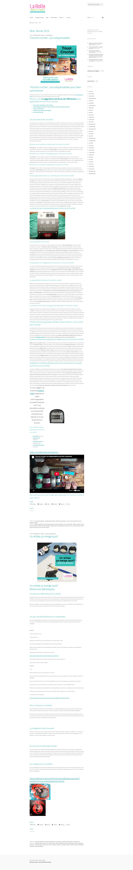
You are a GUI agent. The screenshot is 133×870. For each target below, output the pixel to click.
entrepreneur (71, 843)
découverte (40, 525)
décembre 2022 (92, 124)
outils (33, 527)
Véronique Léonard (39, 846)
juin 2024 (91, 110)
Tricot (67, 521)
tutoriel (47, 527)
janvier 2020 (91, 150)
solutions (76, 844)
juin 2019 (91, 157)
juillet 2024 (91, 107)
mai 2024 (91, 112)
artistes (44, 843)
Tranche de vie (76, 841)
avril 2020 (91, 143)
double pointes (53, 525)
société (71, 844)
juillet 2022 (91, 133)
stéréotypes (81, 844)
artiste (41, 843)
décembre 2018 (92, 171)
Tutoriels (35, 522)
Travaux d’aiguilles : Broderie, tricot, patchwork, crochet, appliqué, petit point (51, 106)
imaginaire (80, 843)
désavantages (47, 525)
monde (58, 844)
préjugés (64, 844)
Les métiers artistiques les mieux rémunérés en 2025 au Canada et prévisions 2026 (96, 56)
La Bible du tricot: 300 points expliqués (42, 110)
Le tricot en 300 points (38, 108)
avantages (47, 524)
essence (76, 843)
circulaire (61, 524)
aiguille (36, 524)
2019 (36, 22)
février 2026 (91, 93)
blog (54, 843)
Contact (68, 17)
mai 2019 (91, 159)
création (74, 524)
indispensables (60, 525)
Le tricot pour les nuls (38, 112)
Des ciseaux (36, 436)
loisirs (50, 844)
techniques (32, 846)
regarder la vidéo (40, 337)
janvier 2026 (91, 96)
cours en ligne (69, 524)
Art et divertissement (39, 521)
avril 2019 (91, 161)
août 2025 (91, 100)
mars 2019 (91, 164)
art (44, 524)
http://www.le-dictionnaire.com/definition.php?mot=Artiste (44, 655)
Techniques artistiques (61, 521)
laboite (42, 35)
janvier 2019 (91, 168)
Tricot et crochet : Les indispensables (50, 38)
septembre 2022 (92, 128)
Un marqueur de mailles (38, 445)
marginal (54, 844)
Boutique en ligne (39, 17)
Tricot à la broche (73, 521)
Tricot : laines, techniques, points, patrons (43, 105)
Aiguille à (35, 438)
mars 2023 (91, 121)
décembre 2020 (92, 138)
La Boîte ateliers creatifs (78, 525)
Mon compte (54, 17)
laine (39, 438)
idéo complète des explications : (45, 452)
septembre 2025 (92, 98)
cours (64, 524)
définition (61, 843)
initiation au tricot (68, 525)
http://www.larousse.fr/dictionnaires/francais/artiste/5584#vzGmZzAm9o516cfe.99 (49, 698)
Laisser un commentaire (50, 533)
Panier (60, 17)
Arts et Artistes (58, 841)
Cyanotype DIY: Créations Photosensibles (94, 51)
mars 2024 (91, 114)
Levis (47, 844)
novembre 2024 (92, 105)
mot (61, 844)
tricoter (43, 527)
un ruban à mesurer (37, 441)
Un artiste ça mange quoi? (44, 536)
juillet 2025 (91, 103)
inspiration (32, 844)
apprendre (40, 524)
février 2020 (91, 147)
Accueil (31, 17)
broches (56, 524)
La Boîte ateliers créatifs (50, 521)
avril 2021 (91, 136)
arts (48, 843)
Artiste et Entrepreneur (50, 841)
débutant (36, 525)
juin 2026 (91, 91)
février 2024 (91, 117)
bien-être (52, 524)
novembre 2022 (92, 126)
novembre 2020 (92, 140)
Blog (47, 17)
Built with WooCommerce (45, 862)
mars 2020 (91, 145)
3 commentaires (49, 35)
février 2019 (91, 166)
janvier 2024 (91, 119)
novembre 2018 (92, 173)
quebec (68, 844)
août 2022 (91, 131)
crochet (78, 524)
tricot (40, 527)
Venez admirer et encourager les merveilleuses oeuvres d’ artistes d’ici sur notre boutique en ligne (55, 779)
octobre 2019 (91, 152)
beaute (50, 843)
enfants (66, 843)
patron (36, 527)
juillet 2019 (91, 154)
